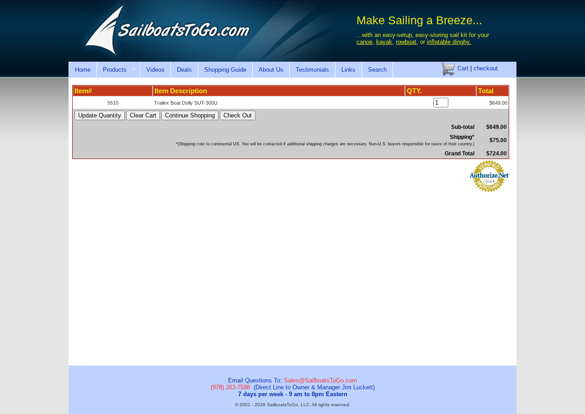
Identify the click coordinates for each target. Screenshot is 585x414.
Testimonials (312, 69)
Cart (462, 68)
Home (82, 69)
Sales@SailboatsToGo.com (320, 380)
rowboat (406, 41)
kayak (384, 41)
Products (111, 70)
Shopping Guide (225, 69)
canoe (364, 41)
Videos (155, 69)
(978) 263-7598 (230, 387)
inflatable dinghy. (449, 41)
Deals (184, 69)
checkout (485, 68)
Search (377, 69)
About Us (271, 69)
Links (348, 69)
